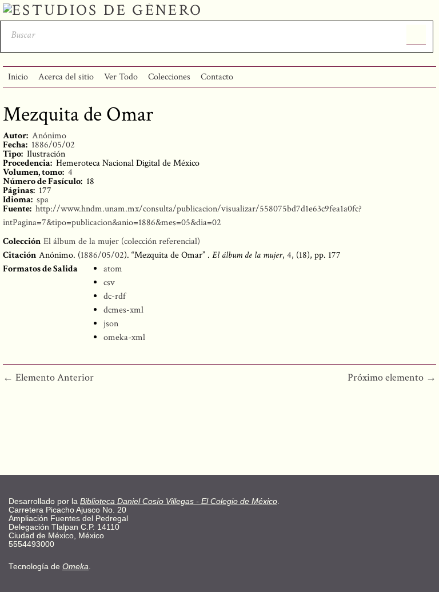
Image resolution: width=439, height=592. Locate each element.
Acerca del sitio (66, 77)
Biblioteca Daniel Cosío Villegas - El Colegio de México (178, 501)
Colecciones (169, 77)
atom (112, 269)
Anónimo (49, 136)
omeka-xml (124, 337)
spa (43, 200)
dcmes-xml (123, 310)
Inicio (18, 77)
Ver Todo (121, 77)
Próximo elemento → (392, 377)
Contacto (217, 77)
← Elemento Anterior (48, 377)
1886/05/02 (53, 145)
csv (109, 283)
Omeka (75, 566)
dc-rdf (114, 296)
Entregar (416, 35)
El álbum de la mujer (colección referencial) (121, 241)
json (110, 324)
